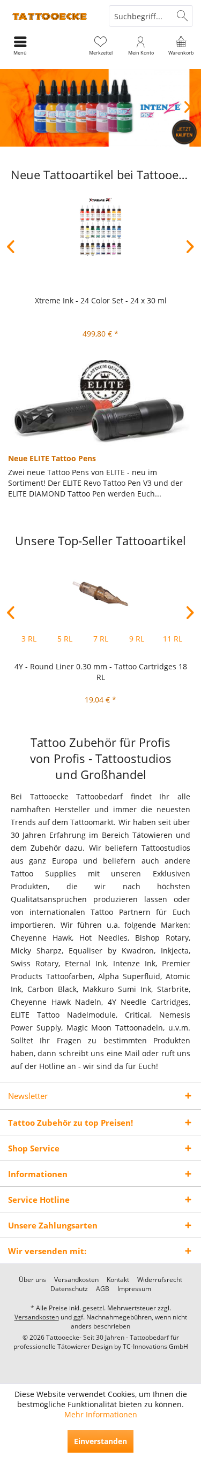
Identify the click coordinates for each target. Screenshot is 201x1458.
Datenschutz (69, 1289)
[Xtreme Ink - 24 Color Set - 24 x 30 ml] (100, 227)
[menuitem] (181, 45)
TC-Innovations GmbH (155, 1346)
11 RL (172, 638)
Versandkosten (76, 1280)
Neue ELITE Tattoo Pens (52, 458)
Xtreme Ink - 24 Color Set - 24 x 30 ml (101, 300)
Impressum (134, 1289)
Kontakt (118, 1280)
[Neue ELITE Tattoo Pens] (100, 403)
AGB (102, 1289)
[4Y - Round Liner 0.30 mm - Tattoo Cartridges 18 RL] (100, 593)
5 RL (64, 638)
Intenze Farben (100, 108)
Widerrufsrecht (159, 1280)
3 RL (28, 638)
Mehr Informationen (100, 1414)
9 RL (136, 638)
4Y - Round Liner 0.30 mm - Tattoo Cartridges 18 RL (100, 671)
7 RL (100, 638)
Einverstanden (100, 1441)
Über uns (32, 1280)
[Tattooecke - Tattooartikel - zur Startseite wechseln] (50, 16)
